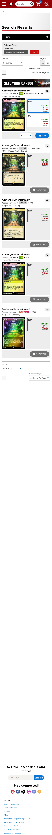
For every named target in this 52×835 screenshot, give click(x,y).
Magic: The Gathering (13, 804)
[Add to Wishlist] (47, 91)
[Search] (31, 4)
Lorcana (7, 811)
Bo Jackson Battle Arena (14, 822)
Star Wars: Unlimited (12, 829)
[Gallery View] (47, 63)
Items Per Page (35, 68)
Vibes (6, 815)
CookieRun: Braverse (12, 833)
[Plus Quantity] (30, 135)
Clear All (34, 52)
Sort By (5, 59)
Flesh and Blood (10, 808)
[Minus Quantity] (21, 135)
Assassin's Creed (9, 93)
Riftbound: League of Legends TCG (18, 819)
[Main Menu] (4, 4)
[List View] (42, 63)
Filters (7, 37)
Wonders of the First (12, 826)
